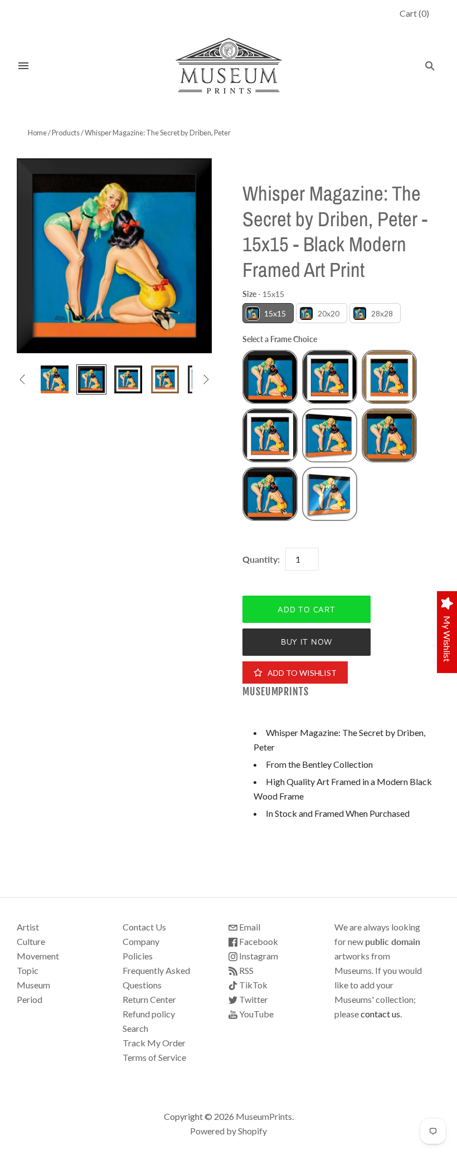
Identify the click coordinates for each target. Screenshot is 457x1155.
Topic (27, 970)
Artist (28, 927)
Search (135, 1028)
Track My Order (154, 1042)
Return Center (149, 999)
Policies (138, 956)
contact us (380, 1013)
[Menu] (23, 66)
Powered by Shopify (228, 1130)
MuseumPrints (275, 691)
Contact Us (144, 927)
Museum (33, 984)
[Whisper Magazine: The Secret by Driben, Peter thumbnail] (55, 379)
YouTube (255, 1013)
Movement (38, 956)
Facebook (257, 941)
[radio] (268, 313)
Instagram (257, 956)
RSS (245, 970)
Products (66, 132)
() (414, 13)
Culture (31, 941)
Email (248, 927)
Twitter (252, 999)
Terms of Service (154, 1057)
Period (29, 999)
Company (141, 941)
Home (37, 132)
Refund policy (149, 1013)
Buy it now (306, 641)
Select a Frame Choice (279, 339)
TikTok (252, 984)
